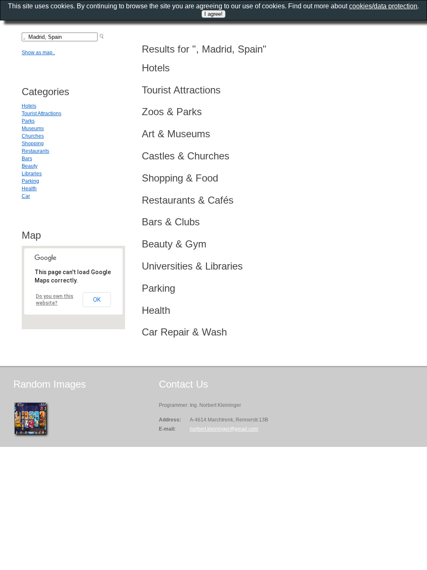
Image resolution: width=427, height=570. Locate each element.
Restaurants (35, 151)
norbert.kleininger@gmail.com (224, 429)
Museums (33, 128)
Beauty (30, 166)
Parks (28, 121)
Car (26, 196)
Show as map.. (38, 52)
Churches (33, 136)
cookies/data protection (383, 6)
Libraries (32, 174)
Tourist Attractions (41, 113)
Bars (27, 158)
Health (29, 189)
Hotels (29, 106)
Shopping (33, 143)
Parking (30, 181)
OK (96, 299)
